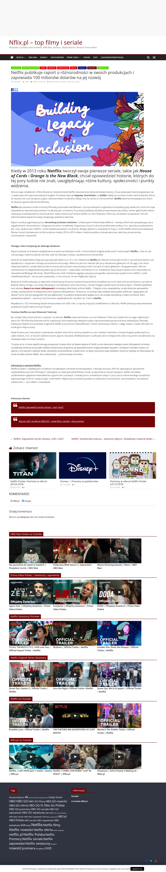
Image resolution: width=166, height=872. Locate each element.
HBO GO (22, 801)
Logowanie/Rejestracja (112, 57)
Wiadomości (103, 68)
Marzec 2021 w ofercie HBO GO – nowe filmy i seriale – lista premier (51, 421)
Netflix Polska (63, 68)
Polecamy (91, 68)
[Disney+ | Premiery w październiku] (82, 453)
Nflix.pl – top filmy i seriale (45, 42)
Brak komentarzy (39, 82)
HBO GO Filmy (36, 801)
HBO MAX (33, 57)
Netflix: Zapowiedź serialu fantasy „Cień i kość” (41, 407)
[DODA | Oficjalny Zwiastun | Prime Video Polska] (119, 592)
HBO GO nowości (56, 801)
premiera (28, 848)
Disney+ (44, 57)
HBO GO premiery (19, 809)
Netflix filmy (51, 825)
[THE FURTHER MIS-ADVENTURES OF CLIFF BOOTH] (75, 715)
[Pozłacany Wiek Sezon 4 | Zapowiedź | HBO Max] (75, 550)
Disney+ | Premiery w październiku (79, 481)
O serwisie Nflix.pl (79, 801)
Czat (95, 57)
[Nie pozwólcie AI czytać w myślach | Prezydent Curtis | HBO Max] (31, 550)
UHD (48, 848)
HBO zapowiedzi (45, 820)
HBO (12, 801)
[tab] (14, 502)
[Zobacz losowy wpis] (154, 57)
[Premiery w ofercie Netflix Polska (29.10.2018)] (132, 453)
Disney (36, 797)
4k (26, 797)
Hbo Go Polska (54, 805)
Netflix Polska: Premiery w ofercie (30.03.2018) (28, 483)
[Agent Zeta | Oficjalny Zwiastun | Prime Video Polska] (31, 592)
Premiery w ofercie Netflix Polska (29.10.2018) (128, 483)
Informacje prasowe (30, 68)
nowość (77, 82)
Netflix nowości (60, 82)
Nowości (82, 68)
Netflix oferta (43, 830)
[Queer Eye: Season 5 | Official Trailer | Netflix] (31, 674)
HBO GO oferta (18, 805)
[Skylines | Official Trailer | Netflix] (75, 633)
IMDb (28, 825)
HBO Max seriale (16, 817)
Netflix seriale (32, 839)
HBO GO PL (36, 805)
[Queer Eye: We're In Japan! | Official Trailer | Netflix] (119, 674)
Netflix (19, 57)
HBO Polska (16, 820)
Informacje (16, 68)
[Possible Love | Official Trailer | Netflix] (31, 715)
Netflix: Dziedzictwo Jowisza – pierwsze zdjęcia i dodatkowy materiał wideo (113, 438)
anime (31, 797)
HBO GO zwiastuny (33, 812)
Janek (27, 82)
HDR (23, 825)
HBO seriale (30, 820)
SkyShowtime (57, 57)
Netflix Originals (58, 830)
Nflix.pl (73, 68)
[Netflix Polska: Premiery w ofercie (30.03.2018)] (32, 453)
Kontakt (75, 796)
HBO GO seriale (40, 809)
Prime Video (72, 57)
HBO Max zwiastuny (50, 817)
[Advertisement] (83, 18)
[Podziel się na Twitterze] (16, 89)
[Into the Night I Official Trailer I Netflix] (75, 674)
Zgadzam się (137, 869)
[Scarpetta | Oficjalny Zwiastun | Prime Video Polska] (75, 592)
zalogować (25, 517)
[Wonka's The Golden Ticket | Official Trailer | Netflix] (119, 715)
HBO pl (62, 816)
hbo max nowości (60, 813)
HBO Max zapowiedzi (33, 817)
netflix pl (70, 82)
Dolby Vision (55, 797)
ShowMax (40, 848)
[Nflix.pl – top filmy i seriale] (12, 57)
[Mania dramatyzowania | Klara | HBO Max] (119, 550)
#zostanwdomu (16, 797)
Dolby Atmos (43, 798)
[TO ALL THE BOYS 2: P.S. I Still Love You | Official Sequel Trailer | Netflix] (31, 633)
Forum (87, 57)
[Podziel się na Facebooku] (12, 89)
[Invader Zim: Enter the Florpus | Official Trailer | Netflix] (119, 633)
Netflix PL (52, 68)
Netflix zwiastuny (38, 843)
